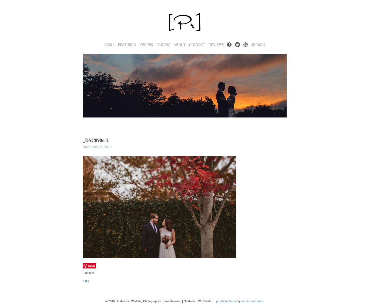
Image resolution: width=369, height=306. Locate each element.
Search (258, 44)
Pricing (163, 44)
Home (109, 44)
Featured (127, 44)
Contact (197, 44)
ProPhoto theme (226, 301)
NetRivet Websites (252, 301)
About (180, 44)
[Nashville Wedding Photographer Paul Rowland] (184, 39)
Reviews (216, 44)
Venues (146, 44)
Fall (86, 280)
